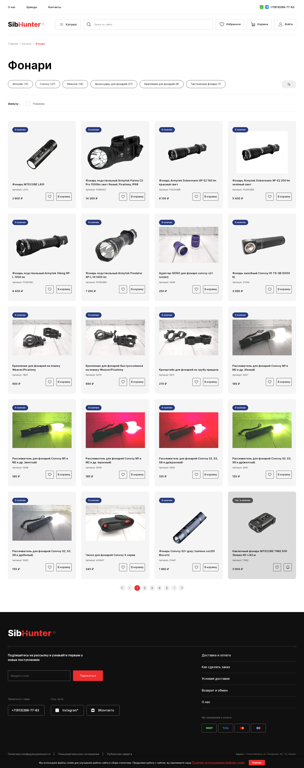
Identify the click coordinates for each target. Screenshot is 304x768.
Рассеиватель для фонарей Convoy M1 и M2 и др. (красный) (113, 460)
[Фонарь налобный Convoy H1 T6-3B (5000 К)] (262, 245)
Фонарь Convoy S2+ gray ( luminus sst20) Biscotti (187, 553)
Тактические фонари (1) (206, 84)
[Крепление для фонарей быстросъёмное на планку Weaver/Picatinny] (115, 337)
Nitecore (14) (75, 84)
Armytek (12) (20, 84)
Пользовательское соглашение (78, 754)
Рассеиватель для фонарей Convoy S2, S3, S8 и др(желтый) (261, 460)
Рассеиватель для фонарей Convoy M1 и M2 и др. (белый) (260, 368)
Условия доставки (216, 678)
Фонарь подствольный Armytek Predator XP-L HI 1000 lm (114, 275)
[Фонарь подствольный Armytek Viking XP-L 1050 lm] (42, 245)
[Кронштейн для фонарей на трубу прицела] (188, 337)
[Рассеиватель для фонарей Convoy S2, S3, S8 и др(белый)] (42, 523)
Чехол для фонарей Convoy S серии (110, 555)
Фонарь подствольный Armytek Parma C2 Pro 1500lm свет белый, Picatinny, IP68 (114, 182)
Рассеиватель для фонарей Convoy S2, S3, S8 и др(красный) (188, 460)
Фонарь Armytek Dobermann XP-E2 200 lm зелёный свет (261, 182)
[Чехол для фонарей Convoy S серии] (115, 523)
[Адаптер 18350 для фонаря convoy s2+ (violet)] (188, 245)
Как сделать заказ (216, 667)
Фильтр (13, 103)
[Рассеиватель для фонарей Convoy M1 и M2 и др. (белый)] (262, 337)
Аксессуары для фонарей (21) (114, 84)
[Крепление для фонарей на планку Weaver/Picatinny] (42, 337)
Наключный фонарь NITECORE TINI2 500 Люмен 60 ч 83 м (259, 553)
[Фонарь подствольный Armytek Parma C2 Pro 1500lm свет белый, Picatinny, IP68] (115, 152)
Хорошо (256, 762)
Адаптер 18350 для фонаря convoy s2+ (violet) (186, 275)
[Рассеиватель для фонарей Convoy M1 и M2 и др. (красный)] (115, 430)
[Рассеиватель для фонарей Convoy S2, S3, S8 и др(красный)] (188, 430)
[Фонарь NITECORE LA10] (42, 152)
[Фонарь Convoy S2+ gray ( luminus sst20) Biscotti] (188, 523)
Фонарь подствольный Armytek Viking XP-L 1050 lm (41, 275)
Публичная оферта (119, 754)
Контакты (54, 7)
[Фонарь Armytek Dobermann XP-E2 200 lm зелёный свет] (262, 152)
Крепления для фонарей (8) (161, 84)
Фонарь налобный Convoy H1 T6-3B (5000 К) (261, 275)
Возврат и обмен (215, 690)
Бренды (32, 7)
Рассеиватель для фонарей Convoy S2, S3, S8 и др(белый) (41, 553)
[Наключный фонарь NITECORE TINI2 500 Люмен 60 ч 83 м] (262, 523)
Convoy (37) (47, 84)
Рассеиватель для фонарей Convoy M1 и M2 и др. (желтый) (40, 460)
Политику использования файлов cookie (218, 762)
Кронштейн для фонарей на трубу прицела (188, 369)
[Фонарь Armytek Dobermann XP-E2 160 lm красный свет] (188, 152)
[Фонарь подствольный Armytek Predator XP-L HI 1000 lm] (115, 245)
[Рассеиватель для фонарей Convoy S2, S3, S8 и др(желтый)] (262, 430)
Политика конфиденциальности (29, 754)
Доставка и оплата (216, 655)
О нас (11, 7)
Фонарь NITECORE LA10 (28, 184)
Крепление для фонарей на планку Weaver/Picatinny (36, 368)
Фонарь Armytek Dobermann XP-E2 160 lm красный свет (187, 182)
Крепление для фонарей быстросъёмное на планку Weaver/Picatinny (114, 368)
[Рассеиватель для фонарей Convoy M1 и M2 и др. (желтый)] (42, 430)
